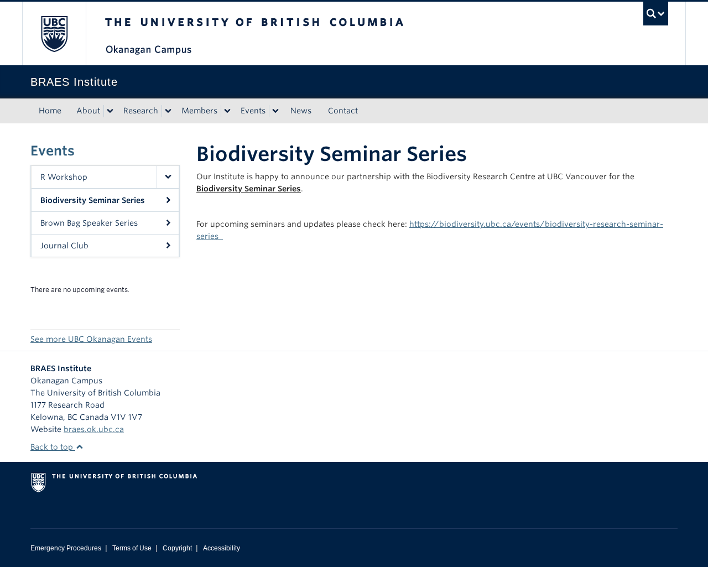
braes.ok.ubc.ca (94, 429)
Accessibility (221, 548)
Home (50, 110)
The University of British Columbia (54, 33)
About (88, 110)
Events (253, 110)
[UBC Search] (655, 13)
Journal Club (64, 245)
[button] (168, 177)
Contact (343, 110)
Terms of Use (132, 548)
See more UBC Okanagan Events (91, 339)
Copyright (177, 548)
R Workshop (63, 177)
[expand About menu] (110, 111)
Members (199, 110)
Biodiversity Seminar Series (92, 200)
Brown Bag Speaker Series (89, 223)
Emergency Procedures (65, 548)
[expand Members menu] (227, 111)
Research (140, 110)
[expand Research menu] (168, 111)
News (300, 110)
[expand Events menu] (275, 111)
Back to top (52, 447)
